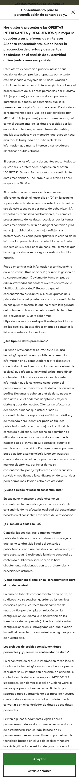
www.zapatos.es (28, 350)
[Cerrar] (73, 12)
